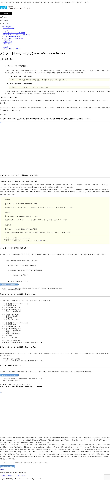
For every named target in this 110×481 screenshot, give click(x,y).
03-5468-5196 (7, 26)
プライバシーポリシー (7, 475)
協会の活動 (6, 40)
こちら (39, 240)
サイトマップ (22, 475)
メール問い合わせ (8, 28)
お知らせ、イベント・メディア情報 (14, 33)
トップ (5, 31)
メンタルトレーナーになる (11, 36)
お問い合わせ (7, 44)
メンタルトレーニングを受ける (13, 38)
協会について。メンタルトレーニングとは (16, 34)
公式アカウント (6, 13)
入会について (7, 42)
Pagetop (2, 469)
